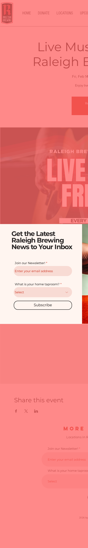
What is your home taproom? (37, 284)
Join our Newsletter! (30, 263)
